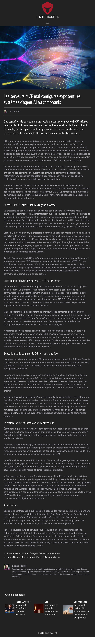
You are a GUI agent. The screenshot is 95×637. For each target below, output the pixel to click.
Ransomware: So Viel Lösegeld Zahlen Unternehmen (33, 553)
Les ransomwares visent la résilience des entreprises (51, 608)
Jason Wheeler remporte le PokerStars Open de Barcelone (22, 608)
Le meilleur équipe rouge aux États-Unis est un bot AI (33, 557)
